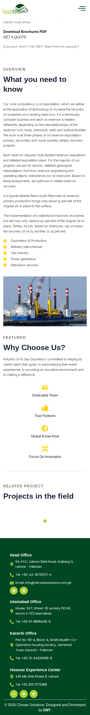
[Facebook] (14, 591)
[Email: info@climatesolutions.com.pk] (12, 583)
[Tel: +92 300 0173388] (12, 685)
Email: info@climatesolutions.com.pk (43, 583)
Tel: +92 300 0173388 (31, 684)
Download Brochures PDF (25, 32)
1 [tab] (45, 521)
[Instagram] (14, 694)
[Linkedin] (24, 591)
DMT (47, 710)
